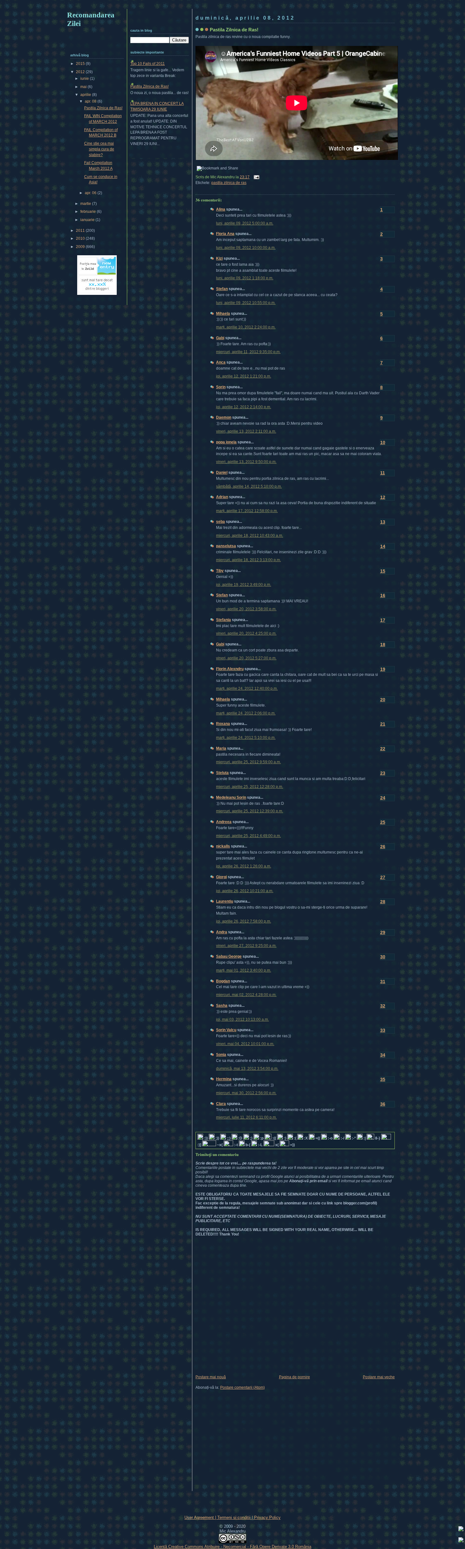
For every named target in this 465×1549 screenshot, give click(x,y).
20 (382, 699)
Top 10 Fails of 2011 (147, 63)
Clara (221, 1103)
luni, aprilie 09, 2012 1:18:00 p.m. (244, 278)
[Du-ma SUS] (460, 1529)
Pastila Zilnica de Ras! (234, 29)
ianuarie (88, 220)
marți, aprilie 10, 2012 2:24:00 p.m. (246, 327)
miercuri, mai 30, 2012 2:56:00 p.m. (246, 1093)
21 (382, 724)
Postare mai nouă (210, 1377)
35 (382, 1079)
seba (220, 521)
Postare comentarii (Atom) (242, 1387)
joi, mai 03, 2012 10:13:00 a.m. (242, 1019)
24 (382, 797)
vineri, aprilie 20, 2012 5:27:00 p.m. (246, 658)
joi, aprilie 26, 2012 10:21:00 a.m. (244, 891)
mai (84, 87)
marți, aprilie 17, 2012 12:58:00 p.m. (247, 511)
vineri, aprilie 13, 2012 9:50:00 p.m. (246, 462)
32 (382, 1005)
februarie (88, 211)
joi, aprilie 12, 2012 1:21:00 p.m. (243, 376)
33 (382, 1030)
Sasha (221, 1005)
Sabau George (229, 956)
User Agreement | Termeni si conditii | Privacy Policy (232, 1517)
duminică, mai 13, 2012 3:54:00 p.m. (247, 1068)
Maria (221, 748)
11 (382, 472)
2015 (81, 63)
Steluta (222, 773)
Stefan (222, 289)
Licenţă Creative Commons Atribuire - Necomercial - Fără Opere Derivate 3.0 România (232, 1546)
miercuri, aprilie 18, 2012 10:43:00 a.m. (249, 535)
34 (382, 1054)
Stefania (223, 620)
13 (382, 521)
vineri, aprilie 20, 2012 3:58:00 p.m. (246, 609)
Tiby (220, 570)
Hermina (224, 1079)
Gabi (220, 338)
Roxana (223, 723)
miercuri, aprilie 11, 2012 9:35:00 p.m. (248, 352)
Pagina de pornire (294, 1377)
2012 (81, 72)
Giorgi (221, 877)
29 (382, 932)
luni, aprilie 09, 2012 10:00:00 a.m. (246, 247)
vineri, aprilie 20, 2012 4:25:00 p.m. (246, 633)
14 (382, 546)
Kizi (219, 258)
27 (382, 877)
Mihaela (223, 313)
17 (382, 620)
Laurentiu (224, 901)
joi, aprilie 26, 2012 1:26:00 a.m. (243, 866)
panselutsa (226, 546)
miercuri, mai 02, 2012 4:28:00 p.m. (246, 995)
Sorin (221, 387)
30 (382, 956)
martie (86, 203)
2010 (81, 238)
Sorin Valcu (226, 1030)
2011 (81, 230)
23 (382, 773)
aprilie (86, 94)
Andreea (224, 822)
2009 (81, 246)
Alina (220, 209)
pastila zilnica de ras (228, 183)
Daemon (223, 417)
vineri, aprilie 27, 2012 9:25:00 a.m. (246, 945)
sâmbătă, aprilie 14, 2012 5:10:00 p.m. (249, 486)
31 (382, 981)
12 (382, 497)
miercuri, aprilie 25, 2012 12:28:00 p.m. (249, 786)
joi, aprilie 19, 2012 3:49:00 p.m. (243, 584)
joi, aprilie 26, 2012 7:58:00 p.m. (243, 921)
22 (382, 748)
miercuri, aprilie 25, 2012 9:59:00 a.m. (248, 762)
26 (382, 846)
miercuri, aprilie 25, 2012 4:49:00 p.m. (248, 836)
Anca (221, 362)
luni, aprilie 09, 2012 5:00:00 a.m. (244, 223)
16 (382, 595)
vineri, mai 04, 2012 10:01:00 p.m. (245, 1044)
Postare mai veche (379, 1377)
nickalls (223, 846)
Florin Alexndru (230, 669)
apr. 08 (91, 101)
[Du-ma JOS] (460, 1540)
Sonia (221, 1054)
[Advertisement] (232, 5)
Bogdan (223, 981)
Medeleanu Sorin (231, 797)
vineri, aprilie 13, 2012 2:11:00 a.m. (246, 431)
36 (382, 1104)
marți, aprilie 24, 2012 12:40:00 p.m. (247, 688)
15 (382, 571)
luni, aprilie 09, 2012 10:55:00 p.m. (246, 303)
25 (382, 822)
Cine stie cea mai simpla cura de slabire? (99, 149)
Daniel (221, 472)
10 (382, 442)
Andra (221, 932)
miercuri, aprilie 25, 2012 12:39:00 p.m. (249, 811)
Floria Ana (225, 234)
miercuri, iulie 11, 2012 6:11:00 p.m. (246, 1117)
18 (382, 644)
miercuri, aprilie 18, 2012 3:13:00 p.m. (248, 560)
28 (382, 901)
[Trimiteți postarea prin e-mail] (256, 177)
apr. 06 (91, 193)
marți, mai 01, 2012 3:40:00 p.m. (243, 970)
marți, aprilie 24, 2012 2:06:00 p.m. (246, 713)
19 (382, 669)
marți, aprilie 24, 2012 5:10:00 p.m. (246, 737)
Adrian (222, 497)
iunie (85, 78)
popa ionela (226, 442)
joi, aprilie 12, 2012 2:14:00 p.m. (243, 407)
